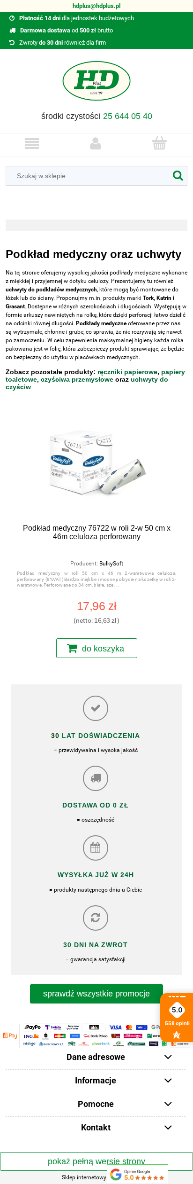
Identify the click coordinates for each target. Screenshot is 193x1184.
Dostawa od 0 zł (95, 805)
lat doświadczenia (99, 735)
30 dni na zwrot (95, 945)
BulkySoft (111, 563)
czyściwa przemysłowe (77, 379)
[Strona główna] (96, 84)
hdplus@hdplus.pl (96, 5)
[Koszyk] (159, 143)
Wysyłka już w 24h (96, 874)
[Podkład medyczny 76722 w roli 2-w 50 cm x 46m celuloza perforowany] (96, 467)
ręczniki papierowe (127, 372)
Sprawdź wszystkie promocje (96, 993)
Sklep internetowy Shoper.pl (96, 1177)
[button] (32, 143)
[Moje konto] (95, 143)
